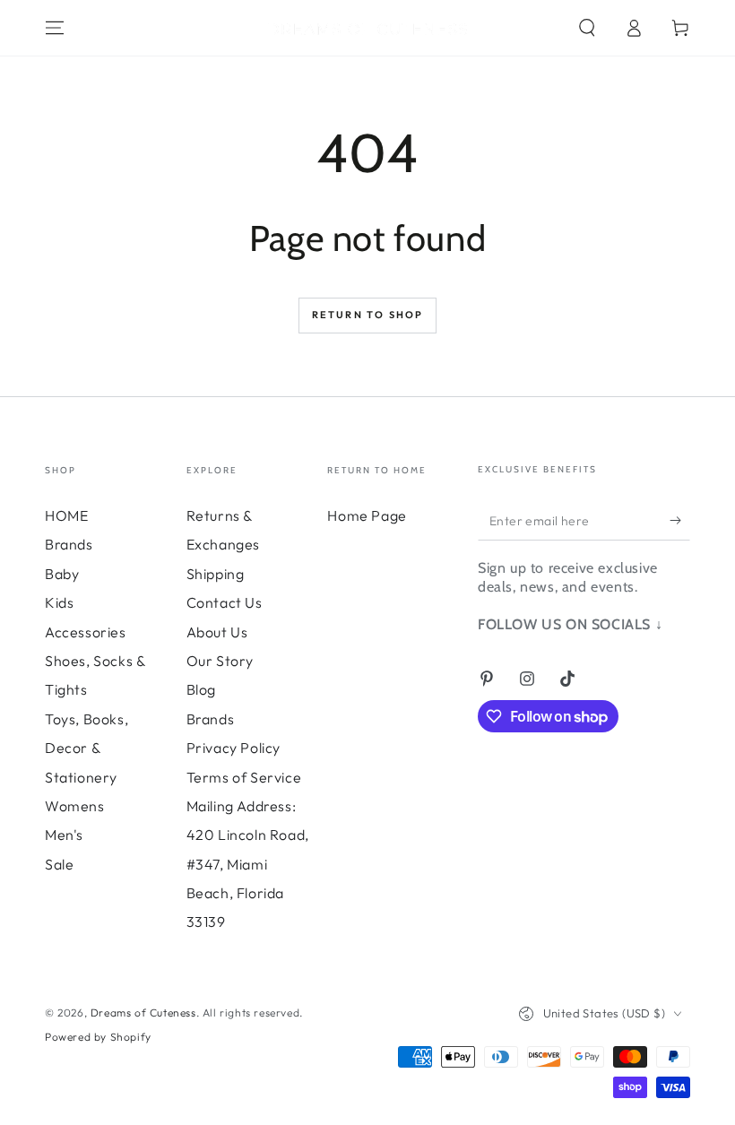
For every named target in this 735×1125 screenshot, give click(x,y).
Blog (201, 689)
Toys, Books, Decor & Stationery (86, 748)
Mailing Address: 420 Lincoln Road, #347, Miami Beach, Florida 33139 (247, 864)
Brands (69, 544)
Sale (59, 864)
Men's (64, 835)
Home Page (366, 515)
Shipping (215, 574)
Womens (75, 806)
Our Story (220, 661)
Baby (62, 574)
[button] (587, 28)
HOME (66, 515)
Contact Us (224, 602)
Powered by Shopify (98, 1036)
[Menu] (54, 28)
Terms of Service (244, 777)
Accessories (85, 632)
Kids (59, 602)
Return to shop (368, 314)
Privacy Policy (233, 748)
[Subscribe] (680, 520)
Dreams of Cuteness (143, 1012)
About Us (217, 632)
